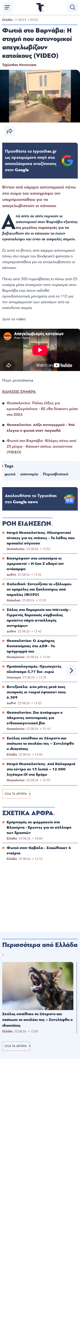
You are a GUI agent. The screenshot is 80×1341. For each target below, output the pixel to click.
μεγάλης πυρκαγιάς (39, 227)
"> (31, 160)
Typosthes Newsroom (19, 64)
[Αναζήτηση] (73, 7)
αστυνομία (29, 474)
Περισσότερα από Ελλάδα (40, 945)
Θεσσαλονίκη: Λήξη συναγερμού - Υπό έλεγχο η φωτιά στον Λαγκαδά (41, 427)
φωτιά (10, 474)
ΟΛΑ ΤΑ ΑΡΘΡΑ (15, 793)
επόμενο (71, 670)
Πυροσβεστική (55, 474)
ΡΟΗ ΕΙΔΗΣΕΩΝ (26, 523)
